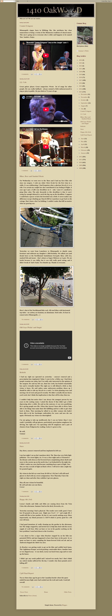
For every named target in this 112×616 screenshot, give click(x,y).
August (83, 106)
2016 (80, 83)
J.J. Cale (23, 82)
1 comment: (25, 170)
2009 (80, 165)
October (83, 100)
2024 (80, 60)
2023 (80, 63)
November (84, 97)
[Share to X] (38, 74)
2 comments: (25, 364)
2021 (80, 69)
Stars (22, 446)
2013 (80, 92)
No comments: (26, 319)
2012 (80, 156)
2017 (80, 80)
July (82, 109)
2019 (80, 74)
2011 (80, 159)
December (84, 94)
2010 (80, 162)
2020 (80, 71)
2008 (80, 168)
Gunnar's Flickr (83, 51)
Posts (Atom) (32, 595)
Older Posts (67, 592)
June (82, 138)
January (84, 153)
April (83, 144)
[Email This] (35, 74)
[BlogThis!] (36, 74)
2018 (80, 77)
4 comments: (25, 74)
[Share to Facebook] (39, 74)
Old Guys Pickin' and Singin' (31, 327)
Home (46, 592)
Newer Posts (24, 592)
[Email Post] (31, 74)
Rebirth (23, 372)
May (82, 141)
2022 (80, 66)
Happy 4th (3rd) (26, 499)
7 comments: (25, 491)
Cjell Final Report (27, 573)
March (83, 147)
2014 (80, 89)
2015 (80, 86)
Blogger (64, 605)
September (84, 103)
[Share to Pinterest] (41, 74)
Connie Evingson (26, 25)
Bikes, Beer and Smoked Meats (32, 176)
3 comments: (25, 567)
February (84, 150)
